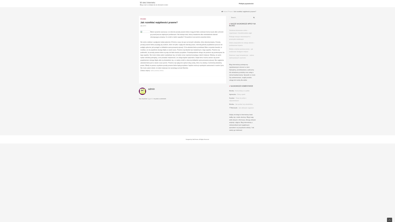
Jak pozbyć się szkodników (244, 104)
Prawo (230, 11)
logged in (150, 98)
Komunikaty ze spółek (242, 91)
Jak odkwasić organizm (246, 108)
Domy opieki (241, 94)
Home (225, 11)
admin (144, 26)
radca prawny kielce (156, 70)
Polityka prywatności (246, 3)
